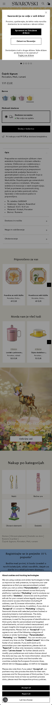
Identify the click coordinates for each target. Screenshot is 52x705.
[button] (46, 12)
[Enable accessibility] (5, 699)
